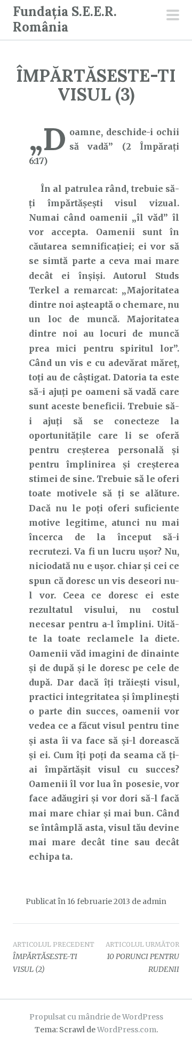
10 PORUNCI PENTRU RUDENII (142, 957)
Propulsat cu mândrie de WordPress (96, 1017)
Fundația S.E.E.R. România (65, 19)
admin (154, 901)
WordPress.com (126, 1029)
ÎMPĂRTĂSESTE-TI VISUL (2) (53, 957)
